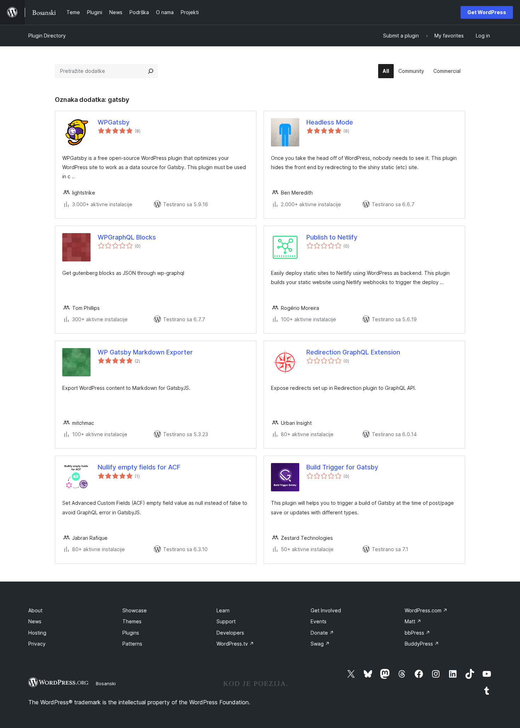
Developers (230, 633)
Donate (322, 633)
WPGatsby (113, 122)
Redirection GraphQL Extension (353, 352)
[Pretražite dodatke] (151, 71)
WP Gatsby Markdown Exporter (145, 352)
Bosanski (106, 683)
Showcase (134, 610)
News (34, 621)
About (35, 610)
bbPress (417, 633)
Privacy (37, 644)
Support (226, 621)
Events (319, 621)
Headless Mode (329, 122)
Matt (413, 621)
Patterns (132, 644)
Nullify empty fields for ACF (139, 467)
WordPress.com (426, 610)
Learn (223, 610)
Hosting (37, 633)
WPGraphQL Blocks (127, 237)
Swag (320, 644)
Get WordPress (486, 12)
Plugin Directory (47, 36)
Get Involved (326, 610)
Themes (131, 621)
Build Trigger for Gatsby (342, 467)
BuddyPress (422, 644)
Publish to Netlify (331, 237)
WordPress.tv (235, 644)
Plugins (130, 633)
